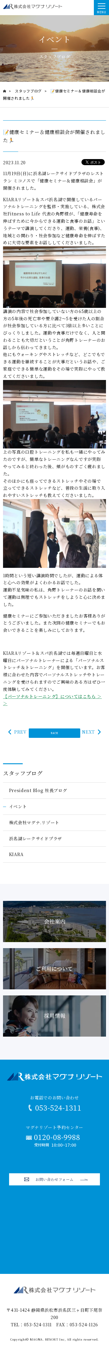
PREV (20, 732)
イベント (18, 806)
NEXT (88, 732)
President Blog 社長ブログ (38, 790)
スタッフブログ (23, 773)
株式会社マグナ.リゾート (34, 822)
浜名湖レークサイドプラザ (35, 838)
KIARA (16, 854)
